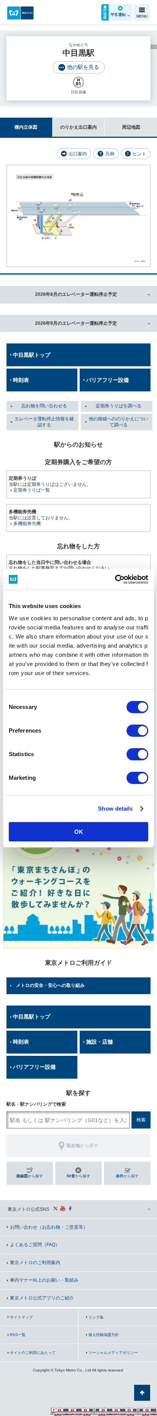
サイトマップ (21, 1317)
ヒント (139, 153)
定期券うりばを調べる (118, 406)
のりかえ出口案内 (78, 127)
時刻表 (21, 380)
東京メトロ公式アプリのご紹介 (42, 1298)
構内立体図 (25, 127)
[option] (78, 873)
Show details (115, 808)
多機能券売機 (27, 523)
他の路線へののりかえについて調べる (118, 422)
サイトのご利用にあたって (33, 1353)
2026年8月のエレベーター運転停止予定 (76, 294)
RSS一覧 (18, 1335)
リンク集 (96, 1317)
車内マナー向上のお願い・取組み (44, 1280)
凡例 (109, 153)
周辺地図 (131, 127)
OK (78, 832)
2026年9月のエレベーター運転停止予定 (76, 323)
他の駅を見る (83, 67)
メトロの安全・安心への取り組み (50, 985)
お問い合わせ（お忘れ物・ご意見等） (49, 1227)
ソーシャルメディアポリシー (113, 1353)
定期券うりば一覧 (31, 490)
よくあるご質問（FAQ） (35, 1244)
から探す (29, 1176)
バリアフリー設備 (107, 380)
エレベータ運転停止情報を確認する (44, 422)
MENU (141, 16)
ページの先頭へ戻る (142, 1393)
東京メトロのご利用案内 (35, 1262)
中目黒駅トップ (31, 355)
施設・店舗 (99, 1042)
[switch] (137, 731)
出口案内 (78, 153)
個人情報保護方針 (103, 1335)
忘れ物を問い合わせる (44, 406)
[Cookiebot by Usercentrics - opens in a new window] (115, 579)
